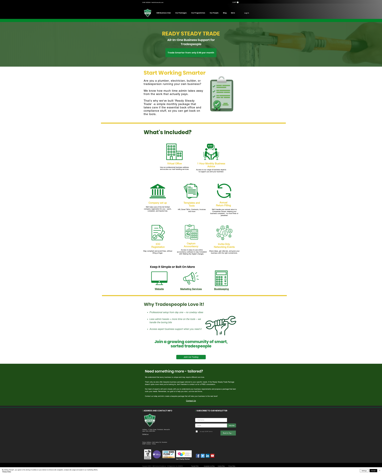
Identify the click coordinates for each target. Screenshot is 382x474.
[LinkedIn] (208, 456)
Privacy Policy (6, 472)
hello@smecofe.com (157, 2)
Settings (364, 471)
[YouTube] (212, 456)
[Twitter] (203, 456)
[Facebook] (198, 456)
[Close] (379, 470)
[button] (235, 2)
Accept (373, 471)
